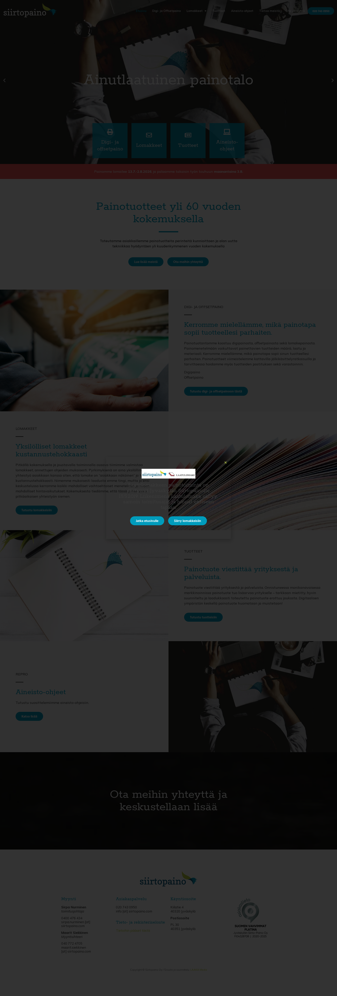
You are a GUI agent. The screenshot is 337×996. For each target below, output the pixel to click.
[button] (225, 462)
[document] (168, 498)
